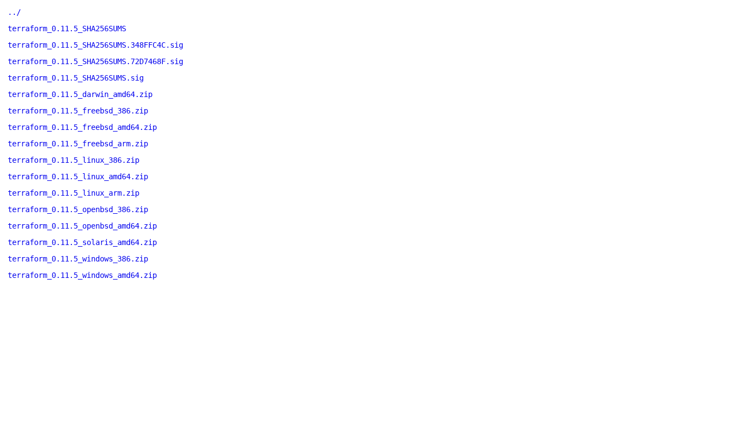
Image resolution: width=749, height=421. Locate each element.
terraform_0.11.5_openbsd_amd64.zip (82, 225)
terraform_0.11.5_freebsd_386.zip (78, 110)
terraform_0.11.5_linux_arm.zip (73, 193)
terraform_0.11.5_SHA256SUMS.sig (76, 77)
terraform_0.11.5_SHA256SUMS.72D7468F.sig (95, 61)
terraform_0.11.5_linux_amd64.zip (78, 176)
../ (14, 12)
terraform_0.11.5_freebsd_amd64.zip (82, 127)
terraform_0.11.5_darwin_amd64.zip (80, 94)
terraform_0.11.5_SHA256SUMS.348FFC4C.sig (95, 45)
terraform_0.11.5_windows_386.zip (78, 258)
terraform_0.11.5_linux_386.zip (73, 160)
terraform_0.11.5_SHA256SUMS (67, 28)
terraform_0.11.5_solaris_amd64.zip (82, 242)
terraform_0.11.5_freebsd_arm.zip (78, 143)
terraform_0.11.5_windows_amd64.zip (82, 275)
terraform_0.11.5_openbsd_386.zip (78, 209)
